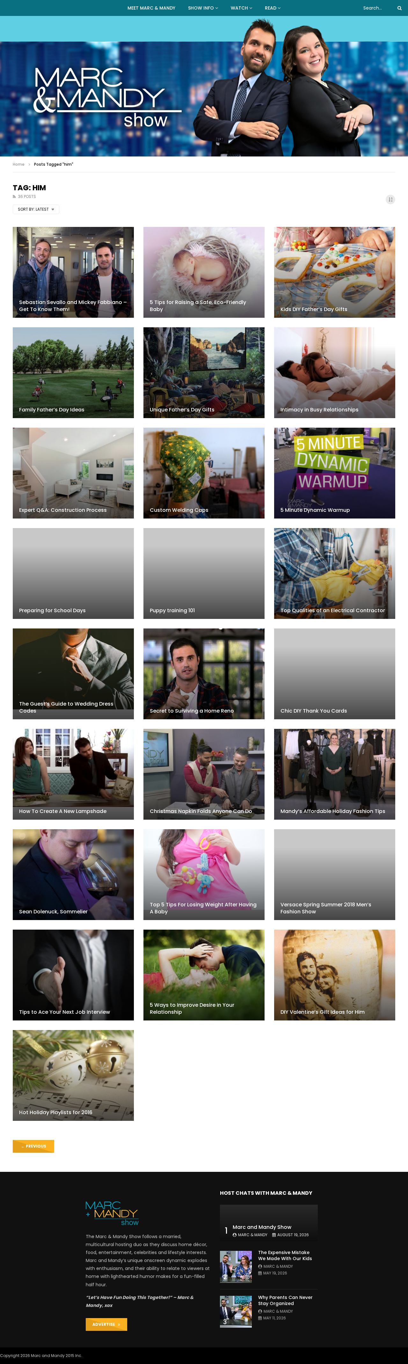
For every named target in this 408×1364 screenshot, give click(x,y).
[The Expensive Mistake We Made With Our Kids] (236, 1267)
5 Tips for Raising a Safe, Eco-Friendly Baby (198, 306)
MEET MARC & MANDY (151, 8)
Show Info (201, 8)
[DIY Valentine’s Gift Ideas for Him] (334, 975)
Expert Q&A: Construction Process (63, 510)
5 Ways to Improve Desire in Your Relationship (192, 1008)
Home (19, 164)
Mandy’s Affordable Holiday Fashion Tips (332, 811)
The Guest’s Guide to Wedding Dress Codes (66, 707)
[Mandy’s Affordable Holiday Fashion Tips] (334, 774)
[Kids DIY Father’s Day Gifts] (334, 272)
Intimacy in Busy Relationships (319, 409)
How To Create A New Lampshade (62, 811)
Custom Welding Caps (179, 510)
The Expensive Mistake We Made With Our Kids (285, 1255)
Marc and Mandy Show (262, 1227)
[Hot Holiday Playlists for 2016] (73, 1075)
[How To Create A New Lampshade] (73, 774)
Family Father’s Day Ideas (51, 409)
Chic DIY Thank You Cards (313, 711)
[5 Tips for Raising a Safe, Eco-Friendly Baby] (204, 272)
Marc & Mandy (252, 1234)
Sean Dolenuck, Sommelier (53, 911)
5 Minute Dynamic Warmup (315, 510)
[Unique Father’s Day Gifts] (204, 372)
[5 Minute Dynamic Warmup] (334, 473)
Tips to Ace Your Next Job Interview (64, 1012)
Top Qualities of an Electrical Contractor (332, 610)
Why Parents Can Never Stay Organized (285, 1300)
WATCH (239, 8)
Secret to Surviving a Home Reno (192, 711)
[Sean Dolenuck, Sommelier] (73, 874)
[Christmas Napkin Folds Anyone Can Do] (204, 774)
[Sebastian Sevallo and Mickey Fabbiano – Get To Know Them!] (73, 272)
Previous (33, 1146)
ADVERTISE (105, 1324)
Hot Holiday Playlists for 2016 (55, 1112)
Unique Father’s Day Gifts (182, 409)
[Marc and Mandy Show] (204, 86)
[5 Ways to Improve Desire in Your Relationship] (204, 975)
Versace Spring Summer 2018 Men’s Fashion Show (325, 908)
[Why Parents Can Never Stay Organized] (236, 1312)
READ (270, 8)
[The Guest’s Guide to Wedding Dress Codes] (73, 673)
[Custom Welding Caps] (204, 473)
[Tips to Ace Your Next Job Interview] (73, 975)
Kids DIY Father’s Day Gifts (313, 309)
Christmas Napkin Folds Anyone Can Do (201, 811)
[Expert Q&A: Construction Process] (73, 473)
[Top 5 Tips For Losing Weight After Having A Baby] (204, 874)
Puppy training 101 (172, 610)
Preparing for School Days (52, 610)
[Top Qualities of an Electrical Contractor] (334, 573)
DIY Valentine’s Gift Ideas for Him (322, 1012)
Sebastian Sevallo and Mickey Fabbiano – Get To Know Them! (73, 306)
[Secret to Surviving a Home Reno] (204, 673)
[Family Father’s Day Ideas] (73, 372)
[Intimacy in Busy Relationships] (334, 372)
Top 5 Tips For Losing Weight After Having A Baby (203, 908)
